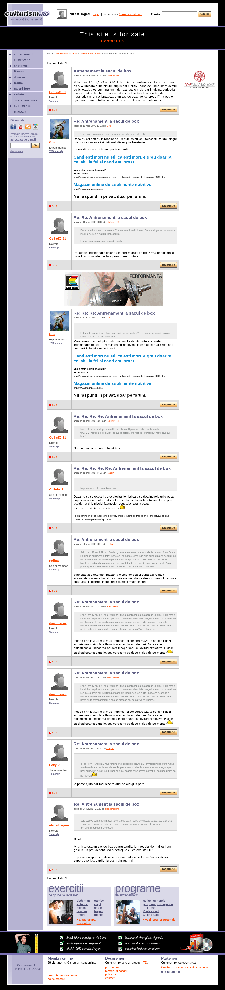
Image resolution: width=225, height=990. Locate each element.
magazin (20, 111)
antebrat (82, 904)
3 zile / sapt (151, 914)
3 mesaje (54, 632)
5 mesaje (54, 101)
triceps (98, 914)
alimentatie (22, 60)
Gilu (52, 142)
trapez (98, 911)
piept (97, 904)
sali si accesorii (25, 100)
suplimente (22, 105)
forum (18, 83)
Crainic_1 (56, 489)
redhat (54, 560)
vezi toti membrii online (62, 975)
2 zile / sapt (151, 911)
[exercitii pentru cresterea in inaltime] (112, 952)
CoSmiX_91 (57, 92)
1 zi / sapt (149, 907)
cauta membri (56, 979)
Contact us (112, 41)
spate (98, 907)
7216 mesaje (56, 151)
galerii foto (22, 88)
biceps (81, 907)
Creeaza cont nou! (130, 14)
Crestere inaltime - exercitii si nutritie (184, 967)
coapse (82, 911)
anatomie (21, 65)
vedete (19, 94)
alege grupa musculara (86, 921)
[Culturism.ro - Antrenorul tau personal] (27, 16)
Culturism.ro (61, 53)
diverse (19, 77)
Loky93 (54, 765)
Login (96, 14)
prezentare (112, 967)
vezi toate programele (160, 919)
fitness (19, 71)
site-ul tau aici (170, 971)
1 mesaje (54, 834)
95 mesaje (54, 498)
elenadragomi (59, 825)
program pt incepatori (158, 904)
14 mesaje (54, 774)
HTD (144, 962)
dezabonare (16, 151)
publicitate (111, 974)
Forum (73, 53)
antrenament (23, 54)
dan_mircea (58, 623)
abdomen (83, 900)
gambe (99, 900)
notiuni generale (154, 900)
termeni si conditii (116, 971)
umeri (81, 914)
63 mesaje (54, 569)
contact (110, 978)
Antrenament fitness (90, 53)
